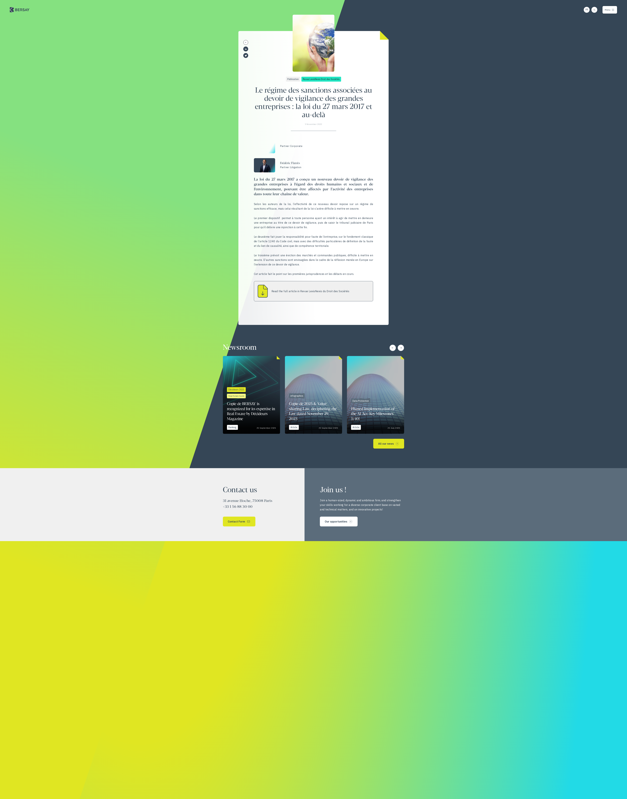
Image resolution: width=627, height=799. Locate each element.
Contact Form (236, 521)
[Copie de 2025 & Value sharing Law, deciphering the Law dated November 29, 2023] (313, 395)
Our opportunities (336, 521)
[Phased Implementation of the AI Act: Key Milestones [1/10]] (375, 395)
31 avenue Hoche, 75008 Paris (247, 501)
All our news (386, 443)
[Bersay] (19, 9)
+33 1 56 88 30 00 (238, 507)
